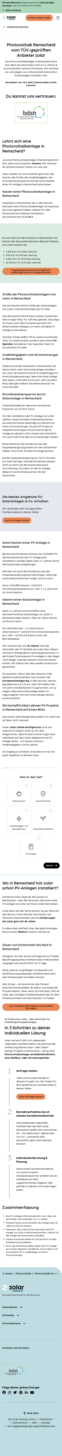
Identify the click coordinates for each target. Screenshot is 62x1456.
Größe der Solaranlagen (42, 305)
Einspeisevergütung (13, 447)
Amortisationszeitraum (16, 578)
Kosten (33, 554)
